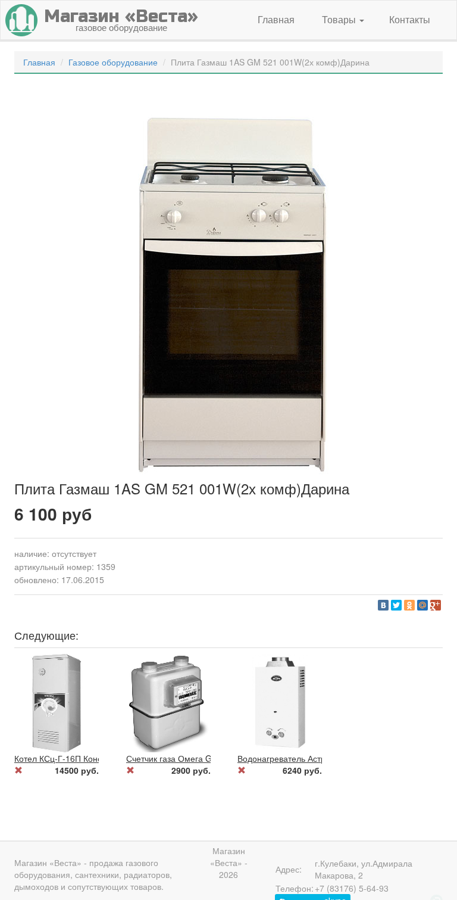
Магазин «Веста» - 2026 (229, 862)
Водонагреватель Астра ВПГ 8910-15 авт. (318, 758)
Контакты (409, 19)
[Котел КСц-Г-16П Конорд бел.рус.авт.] (56, 702)
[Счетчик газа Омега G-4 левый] (167, 702)
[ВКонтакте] (383, 605)
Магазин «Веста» (48, 862)
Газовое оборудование (113, 62)
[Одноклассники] (409, 605)
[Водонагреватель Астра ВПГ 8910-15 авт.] (279, 702)
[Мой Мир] (422, 605)
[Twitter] (396, 605)
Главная (276, 19)
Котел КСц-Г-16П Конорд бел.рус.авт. (87, 758)
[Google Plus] (435, 605)
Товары (340, 19)
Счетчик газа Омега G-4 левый (186, 758)
